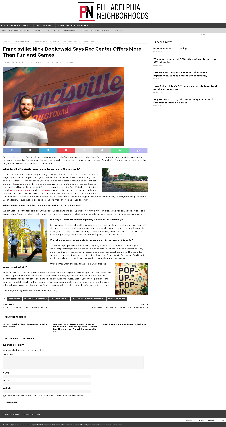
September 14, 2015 (13, 62)
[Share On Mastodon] (138, 150)
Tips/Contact (119, 30)
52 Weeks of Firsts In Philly (170, 48)
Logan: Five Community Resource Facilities (124, 324)
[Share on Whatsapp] (120, 150)
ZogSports (42, 190)
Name (6, 373)
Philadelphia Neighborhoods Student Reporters (21, 414)
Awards (38, 30)
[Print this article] (102, 150)
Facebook (189, 420)
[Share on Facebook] (12, 150)
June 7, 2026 (159, 92)
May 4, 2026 (159, 106)
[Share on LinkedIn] (48, 150)
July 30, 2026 (159, 52)
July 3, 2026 (158, 79)
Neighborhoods (9, 26)
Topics (26, 26)
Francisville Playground (35, 299)
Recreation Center (116, 299)
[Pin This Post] (66, 150)
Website (7, 388)
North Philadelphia (67, 62)
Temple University (118, 425)
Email (6, 380)
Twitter (201, 420)
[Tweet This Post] (30, 150)
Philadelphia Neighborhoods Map (75, 26)
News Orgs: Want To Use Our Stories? (95, 30)
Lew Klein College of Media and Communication (93, 425)
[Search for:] (211, 35)
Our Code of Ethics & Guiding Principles (61, 30)
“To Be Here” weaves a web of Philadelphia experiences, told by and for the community (180, 74)
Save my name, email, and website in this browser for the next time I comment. (45, 395)
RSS (222, 420)
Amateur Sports (44, 62)
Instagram (212, 420)
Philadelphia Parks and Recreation (88, 299)
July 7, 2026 (158, 65)
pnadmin (27, 62)
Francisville (55, 62)
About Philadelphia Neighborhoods (16, 30)
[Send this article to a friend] (84, 150)
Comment (8, 354)
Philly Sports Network (21, 190)
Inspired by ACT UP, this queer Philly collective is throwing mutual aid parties (183, 101)
